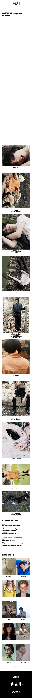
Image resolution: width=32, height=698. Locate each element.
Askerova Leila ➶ (9, 540)
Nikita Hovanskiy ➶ (10, 529)
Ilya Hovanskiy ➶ (9, 530)
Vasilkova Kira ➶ (9, 533)
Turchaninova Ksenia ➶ (12, 537)
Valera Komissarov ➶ (11, 544)
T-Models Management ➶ (13, 544)
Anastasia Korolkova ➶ (12, 525)
